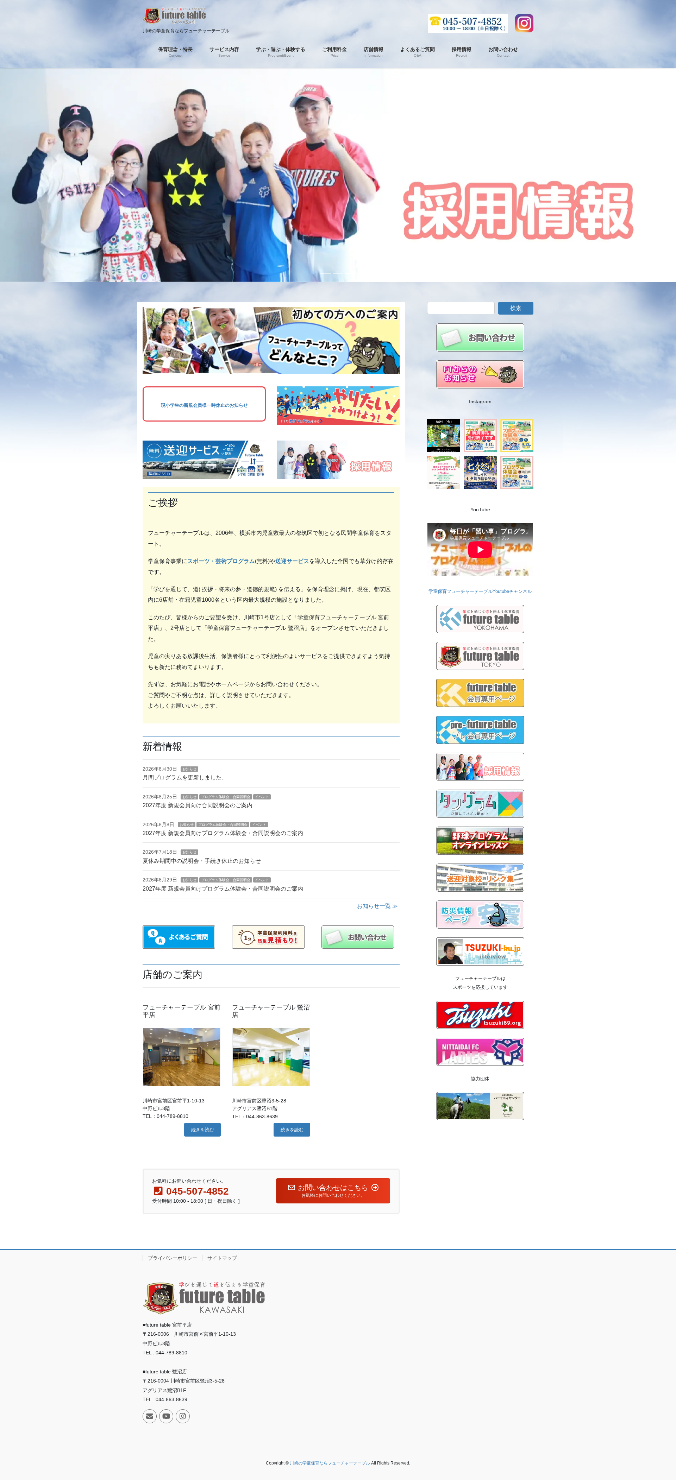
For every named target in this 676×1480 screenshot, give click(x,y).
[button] (50, 175)
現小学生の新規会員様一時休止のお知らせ (204, 405)
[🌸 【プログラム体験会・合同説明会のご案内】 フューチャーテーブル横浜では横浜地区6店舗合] (516, 435)
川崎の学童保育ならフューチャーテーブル (330, 1463)
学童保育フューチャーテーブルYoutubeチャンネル (480, 591)
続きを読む (202, 1129)
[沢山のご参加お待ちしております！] (443, 435)
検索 (515, 308)
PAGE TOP (654, 1429)
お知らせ (189, 769)
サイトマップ (222, 1258)
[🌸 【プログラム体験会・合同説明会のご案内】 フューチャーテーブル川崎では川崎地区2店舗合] (480, 435)
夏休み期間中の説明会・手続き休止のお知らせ (202, 861)
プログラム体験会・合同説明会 (225, 797)
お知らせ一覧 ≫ (377, 906)
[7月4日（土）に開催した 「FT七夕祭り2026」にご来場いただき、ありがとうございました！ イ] (480, 472)
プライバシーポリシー (172, 1258)
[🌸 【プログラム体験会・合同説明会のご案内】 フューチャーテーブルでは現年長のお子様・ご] (516, 472)
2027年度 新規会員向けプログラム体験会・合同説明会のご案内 (223, 833)
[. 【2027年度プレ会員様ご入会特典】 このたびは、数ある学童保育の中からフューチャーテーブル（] (443, 472)
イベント (262, 797)
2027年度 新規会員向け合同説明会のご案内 (197, 805)
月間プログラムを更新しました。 (185, 777)
